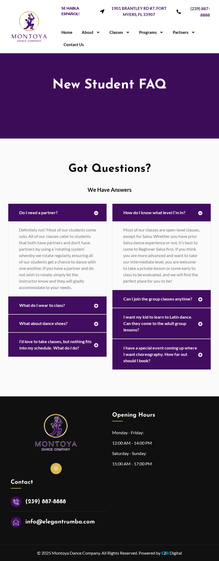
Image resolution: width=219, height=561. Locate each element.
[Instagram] (56, 468)
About (87, 32)
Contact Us (74, 44)
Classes (116, 32)
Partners (181, 32)
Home (66, 32)
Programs (148, 32)
